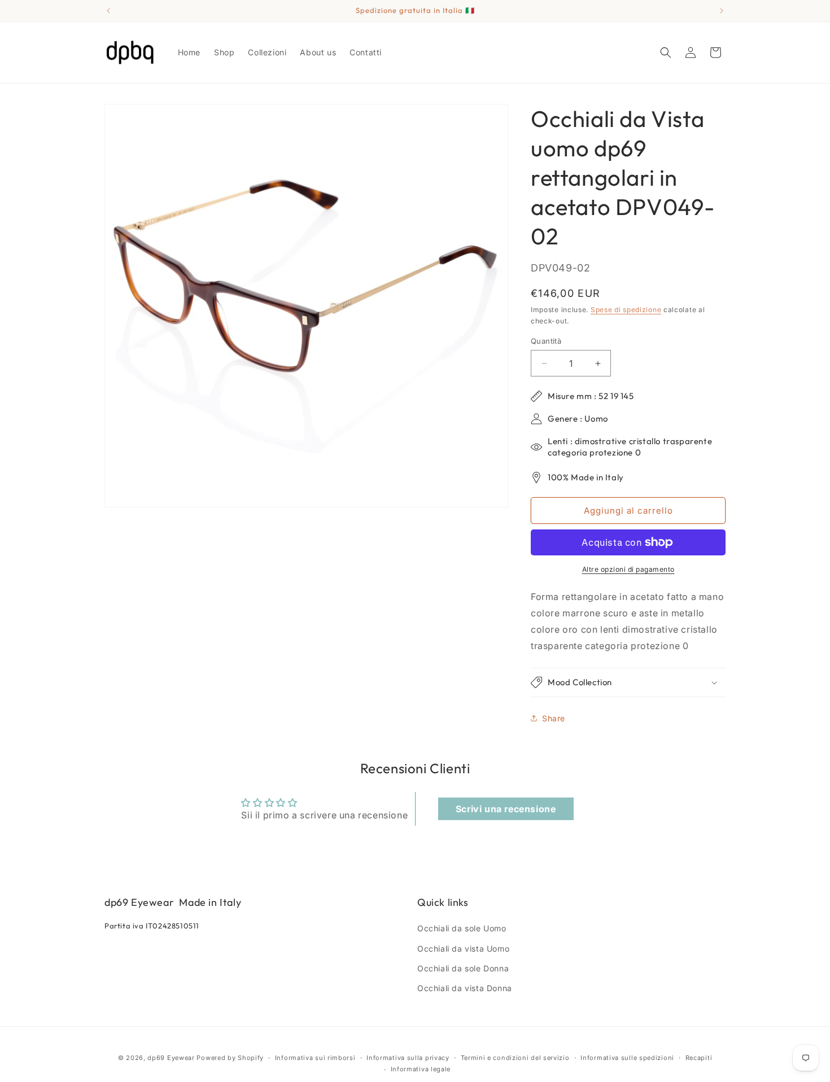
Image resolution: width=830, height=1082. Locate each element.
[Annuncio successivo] (721, 10)
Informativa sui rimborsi (315, 1058)
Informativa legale (421, 1069)
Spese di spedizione (626, 309)
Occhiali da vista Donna (464, 988)
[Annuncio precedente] (108, 10)
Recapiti (699, 1058)
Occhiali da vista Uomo (463, 948)
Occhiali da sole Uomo (461, 928)
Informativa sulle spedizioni (627, 1058)
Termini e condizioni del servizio (515, 1058)
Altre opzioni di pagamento (628, 569)
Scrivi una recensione (506, 808)
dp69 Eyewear (170, 1058)
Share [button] (553, 718)
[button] (665, 52)
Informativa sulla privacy (407, 1058)
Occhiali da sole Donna (463, 968)
